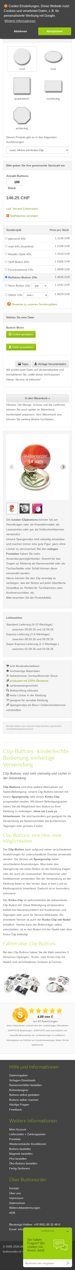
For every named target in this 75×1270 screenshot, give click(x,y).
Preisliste (15, 1139)
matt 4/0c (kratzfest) (20, 246)
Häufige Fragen (19, 1104)
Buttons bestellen (20, 1148)
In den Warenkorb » (37, 398)
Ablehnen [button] (20, 31)
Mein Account (17, 1129)
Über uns (15, 1193)
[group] (12, 508)
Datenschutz (17, 1203)
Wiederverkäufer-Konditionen (27, 1144)
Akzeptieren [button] (55, 31)
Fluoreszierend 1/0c (20, 269)
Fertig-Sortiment (19, 1168)
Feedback (15, 1109)
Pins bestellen (18, 1158)
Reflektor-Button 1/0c (22, 277)
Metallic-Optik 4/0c (19, 254)
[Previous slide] (12, 467)
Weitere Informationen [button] (20, 21)
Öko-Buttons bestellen (23, 1163)
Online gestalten (22, 334)
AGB (12, 1212)
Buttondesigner (18, 1090)
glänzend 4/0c (16, 238)
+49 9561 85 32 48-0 (47, 1224)
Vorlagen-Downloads (22, 1080)
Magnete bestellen (21, 1153)
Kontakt (14, 1188)
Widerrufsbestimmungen (24, 1207)
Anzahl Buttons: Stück (18, 182)
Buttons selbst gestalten (24, 1094)
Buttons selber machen (23, 1099)
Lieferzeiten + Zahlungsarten (27, 1134)
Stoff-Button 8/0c (18, 262)
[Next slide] (63, 467)
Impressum (16, 1198)
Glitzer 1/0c (15, 295)
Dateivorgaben (18, 1075)
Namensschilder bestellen (25, 1085)
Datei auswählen (22, 347)
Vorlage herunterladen (51, 364)
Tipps (24, 364)
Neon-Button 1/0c (18, 285)
